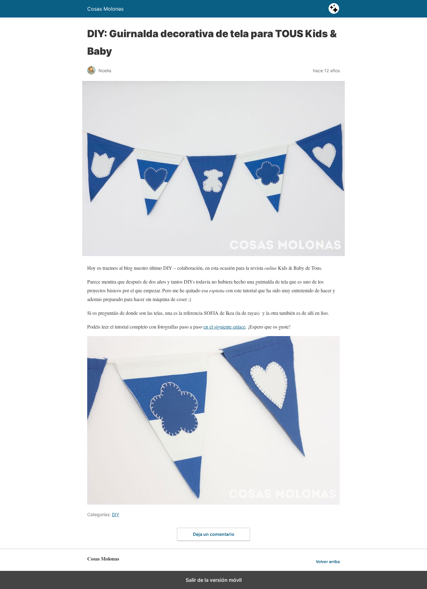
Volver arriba (328, 561)
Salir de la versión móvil (214, 580)
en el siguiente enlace (224, 326)
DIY (115, 514)
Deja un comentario (213, 534)
